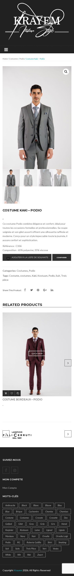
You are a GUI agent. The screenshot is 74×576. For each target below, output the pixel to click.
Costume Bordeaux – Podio (22, 399)
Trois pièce (31, 548)
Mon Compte (10, 487)
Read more (6, 393)
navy (22, 536)
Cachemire (34, 511)
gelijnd (8, 523)
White (8, 554)
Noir (34, 536)
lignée (62, 530)
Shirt (50, 542)
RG (18, 542)
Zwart (40, 554)
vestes (56, 548)
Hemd (64, 523)
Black (24, 505)
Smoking (62, 542)
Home (5, 59)
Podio (22, 59)
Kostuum (42, 275)
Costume (14, 275)
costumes (25, 275)
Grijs (42, 523)
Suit (58, 275)
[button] (66, 72)
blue (7, 511)
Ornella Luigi (62, 536)
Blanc (36, 505)
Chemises (64, 511)
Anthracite (10, 505)
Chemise (49, 511)
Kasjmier (9, 530)
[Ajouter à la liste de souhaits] (12, 393)
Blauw (48, 505)
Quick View (37, 353)
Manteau (9, 536)
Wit (19, 554)
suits (17, 548)
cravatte (53, 517)
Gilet (20, 523)
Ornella (45, 536)
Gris (53, 523)
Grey (31, 523)
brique (19, 511)
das (66, 517)
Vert (44, 548)
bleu (60, 505)
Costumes (13, 59)
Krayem (18, 570)
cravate (39, 517)
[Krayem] (37, 22)
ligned (49, 530)
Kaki (34, 275)
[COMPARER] (18, 393)
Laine (37, 530)
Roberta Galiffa (34, 542)
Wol (29, 554)
